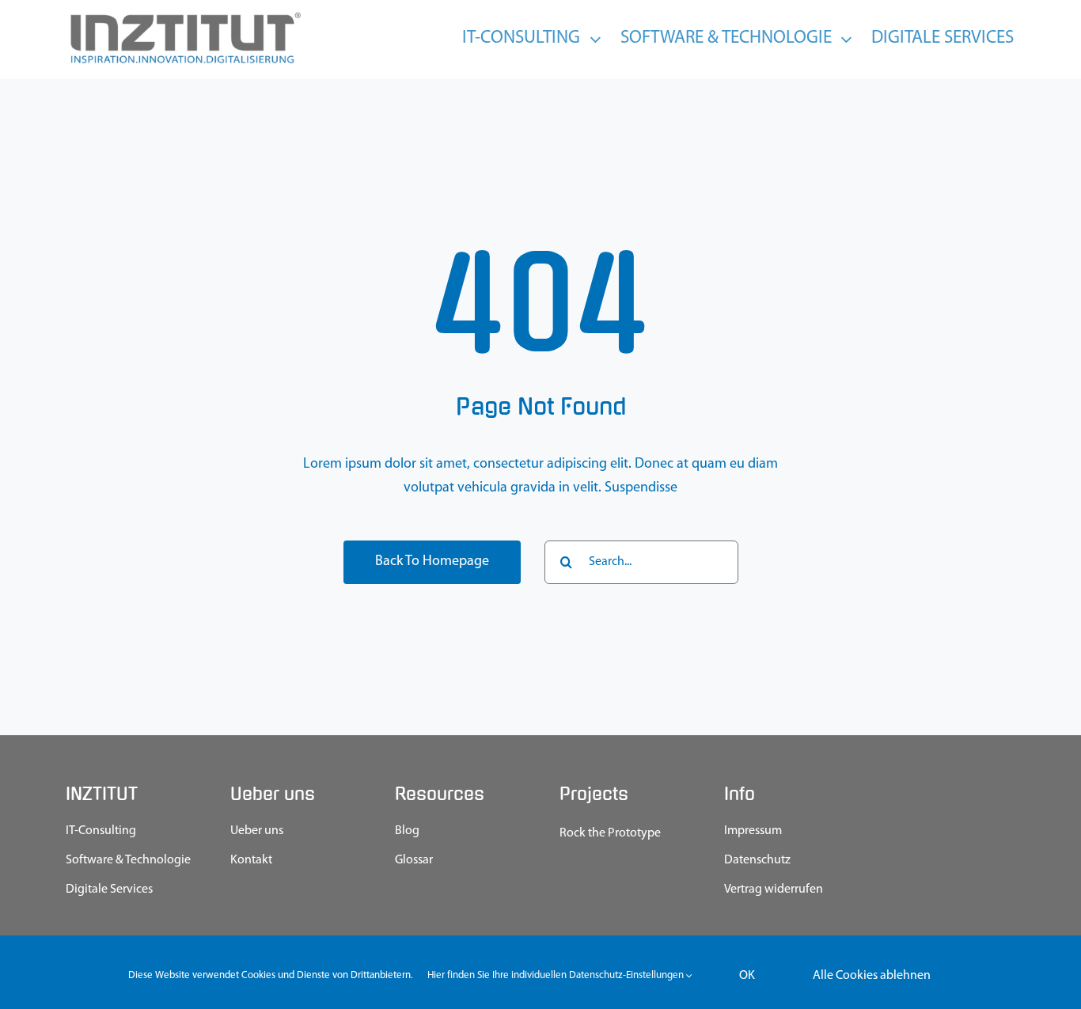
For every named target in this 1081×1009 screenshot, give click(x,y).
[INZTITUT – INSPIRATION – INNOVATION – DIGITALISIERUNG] (184, 16)
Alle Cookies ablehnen (872, 975)
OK (747, 975)
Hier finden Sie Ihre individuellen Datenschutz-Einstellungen (556, 975)
